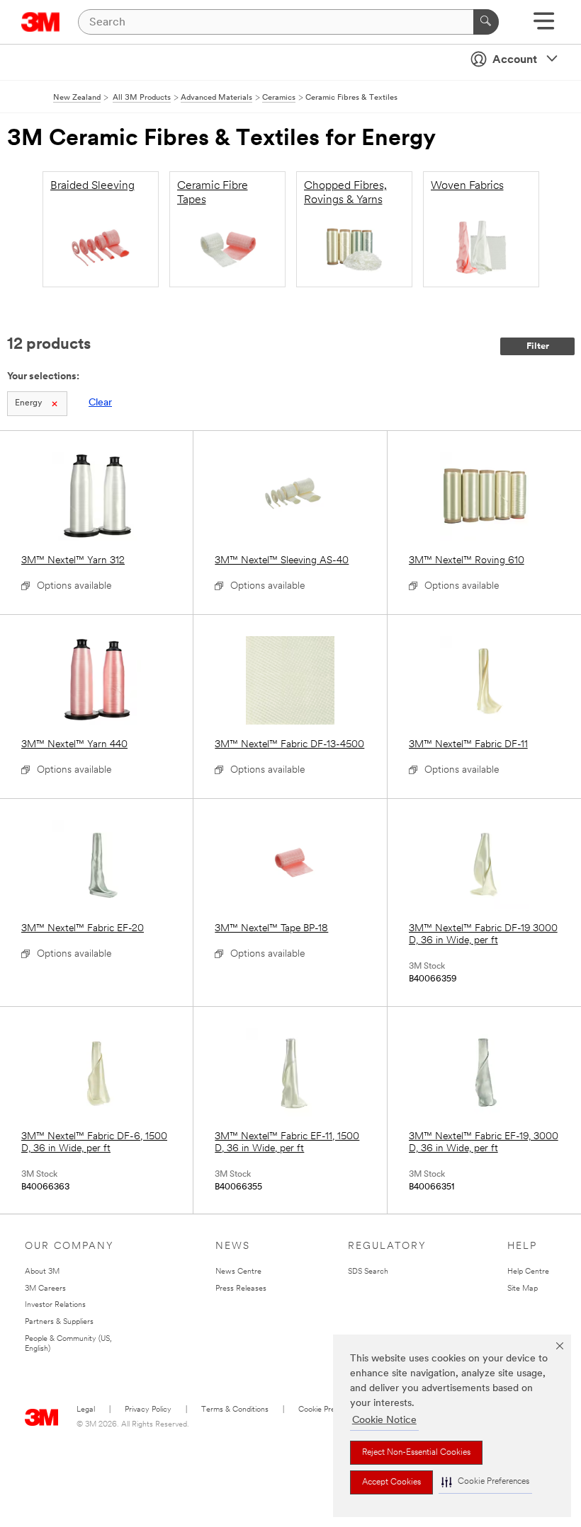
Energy (28, 403)
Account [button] (515, 60)
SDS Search (368, 1272)
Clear (100, 403)
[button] (485, 1482)
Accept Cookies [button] (391, 1482)
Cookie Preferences (332, 1410)
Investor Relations (55, 1305)
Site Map (522, 1289)
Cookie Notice (384, 1420)
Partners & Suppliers (59, 1322)
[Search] (486, 22)
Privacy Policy (148, 1410)
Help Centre (528, 1272)
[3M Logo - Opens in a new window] (40, 22)
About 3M (42, 1272)
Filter (537, 346)
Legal (86, 1410)
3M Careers (45, 1289)
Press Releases (240, 1289)
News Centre (238, 1272)
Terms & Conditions (235, 1410)
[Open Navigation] (544, 26)
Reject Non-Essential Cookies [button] (416, 1452)
